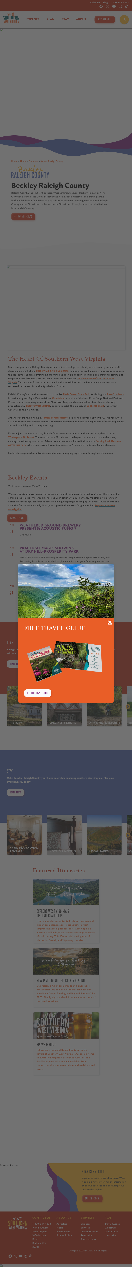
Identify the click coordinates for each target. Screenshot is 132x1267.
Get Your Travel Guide (37, 692)
